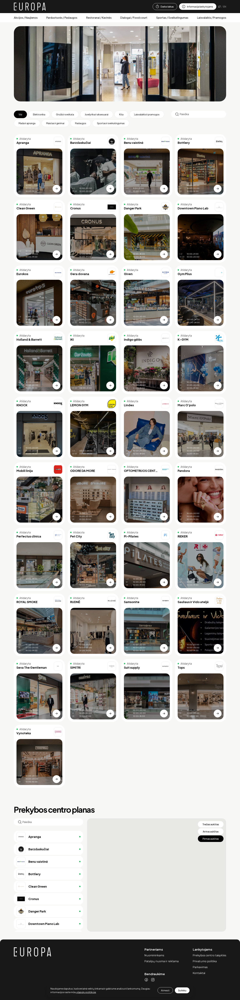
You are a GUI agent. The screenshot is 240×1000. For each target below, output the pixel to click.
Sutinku (182, 990)
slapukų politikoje (86, 992)
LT (219, 6)
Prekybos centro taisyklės (209, 955)
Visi (20, 114)
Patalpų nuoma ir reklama (161, 961)
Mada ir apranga (27, 123)
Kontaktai (199, 973)
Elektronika (39, 114)
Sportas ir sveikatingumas (111, 123)
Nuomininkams (154, 955)
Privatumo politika (205, 961)
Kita (121, 114)
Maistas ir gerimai (55, 123)
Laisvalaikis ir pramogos (147, 114)
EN (224, 6)
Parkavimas (200, 967)
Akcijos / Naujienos (26, 17)
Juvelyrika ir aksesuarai (96, 114)
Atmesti (165, 990)
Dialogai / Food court (133, 17)
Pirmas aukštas (211, 838)
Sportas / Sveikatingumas (172, 17)
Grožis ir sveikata (65, 114)
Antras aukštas (211, 831)
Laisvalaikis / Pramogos (211, 17)
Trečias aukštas (210, 824)
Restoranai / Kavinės (99, 17)
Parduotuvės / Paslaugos (61, 17)
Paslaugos (80, 123)
